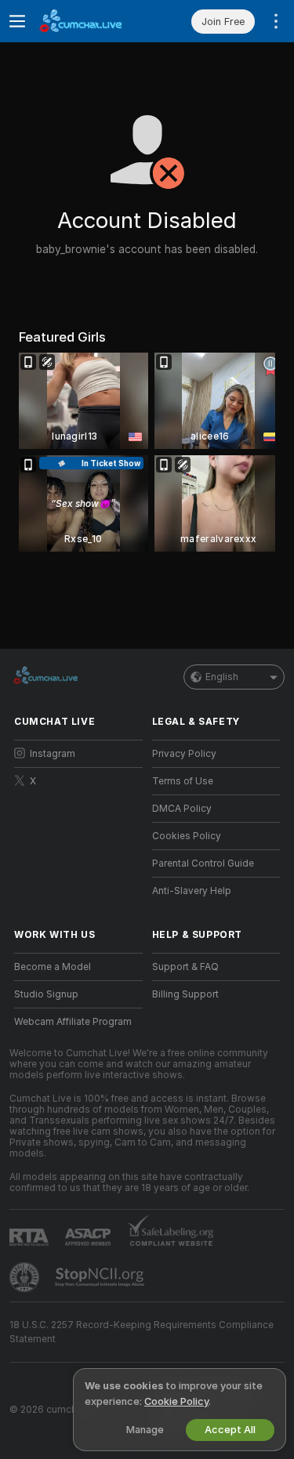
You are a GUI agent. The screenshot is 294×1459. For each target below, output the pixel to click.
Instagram (52, 753)
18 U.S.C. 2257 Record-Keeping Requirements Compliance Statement (141, 1332)
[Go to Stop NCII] (101, 1277)
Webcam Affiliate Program (73, 1021)
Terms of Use (182, 781)
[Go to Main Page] (90, 21)
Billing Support (185, 994)
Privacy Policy (184, 753)
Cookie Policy (176, 1401)
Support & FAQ (185, 966)
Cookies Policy (186, 836)
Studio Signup (46, 994)
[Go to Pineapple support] (25, 1277)
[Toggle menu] (17, 21)
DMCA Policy (182, 808)
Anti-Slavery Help (191, 890)
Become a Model (52, 966)
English (221, 677)
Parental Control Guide (203, 863)
